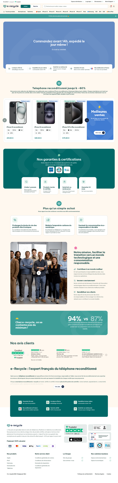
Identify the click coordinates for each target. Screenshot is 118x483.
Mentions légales (99, 474)
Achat (25, 6)
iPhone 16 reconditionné (43, 127)
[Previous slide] (5, 120)
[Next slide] (87, 120)
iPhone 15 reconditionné (15, 127)
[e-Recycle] (10, 6)
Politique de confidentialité (85, 474)
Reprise (35, 6)
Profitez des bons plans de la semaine (58, 16)
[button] (111, 6)
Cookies (109, 474)
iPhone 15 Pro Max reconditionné (73, 127)
